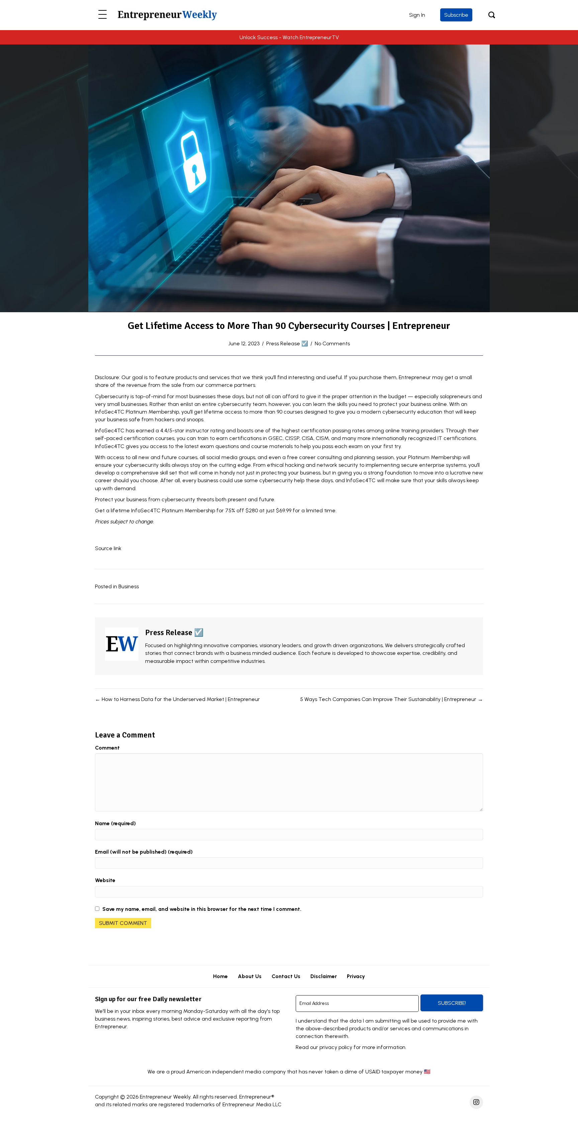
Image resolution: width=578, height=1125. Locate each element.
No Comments (332, 343)
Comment (107, 748)
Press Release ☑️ (287, 343)
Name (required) (115, 823)
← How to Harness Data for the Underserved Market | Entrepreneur (177, 699)
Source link (108, 548)
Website (105, 880)
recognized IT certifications (442, 438)
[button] (102, 15)
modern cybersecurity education (401, 412)
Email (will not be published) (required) (144, 852)
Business (128, 586)
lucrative (460, 472)
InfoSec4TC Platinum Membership (173, 510)
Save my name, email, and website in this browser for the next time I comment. (201, 909)
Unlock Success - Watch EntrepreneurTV (289, 37)
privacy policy (335, 1047)
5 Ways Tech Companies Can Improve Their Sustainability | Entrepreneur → (391, 699)
